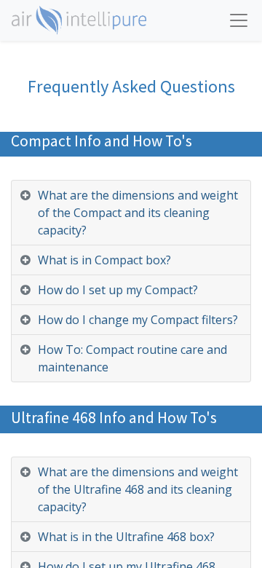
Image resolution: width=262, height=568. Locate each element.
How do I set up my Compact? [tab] (118, 290)
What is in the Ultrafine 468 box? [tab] (126, 537)
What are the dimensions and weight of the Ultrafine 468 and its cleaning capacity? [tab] (138, 489)
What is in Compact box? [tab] (104, 260)
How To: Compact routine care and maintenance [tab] (132, 358)
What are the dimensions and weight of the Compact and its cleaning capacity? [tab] (138, 212)
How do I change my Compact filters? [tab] (138, 320)
